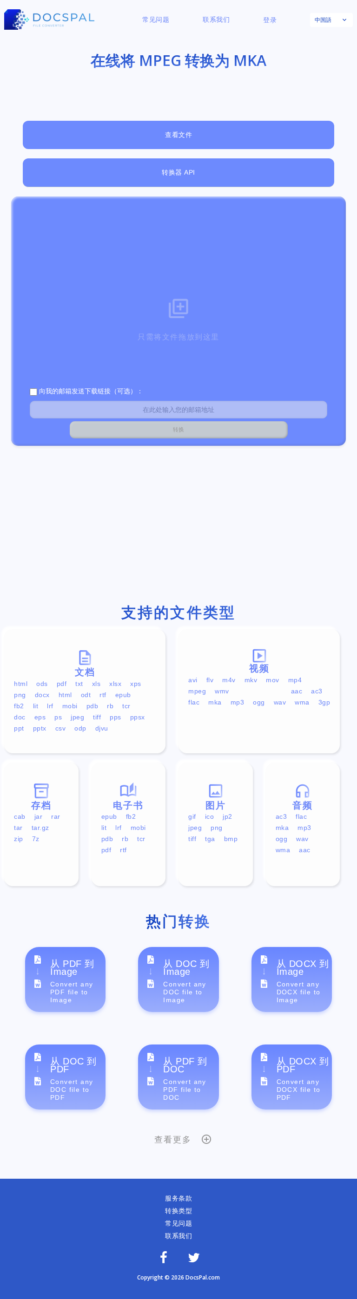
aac (297, 691)
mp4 (295, 680)
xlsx (115, 683)
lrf (50, 706)
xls (96, 683)
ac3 (317, 691)
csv (60, 728)
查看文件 (178, 134)
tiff (97, 717)
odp (80, 728)
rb (110, 706)
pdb (92, 706)
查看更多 (172, 1139)
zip (18, 838)
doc (20, 717)
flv (210, 680)
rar (55, 816)
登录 (270, 20)
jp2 (227, 816)
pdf (62, 683)
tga (210, 838)
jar (38, 816)
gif (192, 816)
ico (209, 816)
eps (40, 717)
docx (42, 694)
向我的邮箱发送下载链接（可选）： (90, 391)
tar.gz (40, 827)
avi (193, 680)
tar (18, 827)
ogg (259, 702)
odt (86, 694)
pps (115, 717)
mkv (251, 680)
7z (36, 838)
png (20, 694)
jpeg (77, 717)
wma (302, 702)
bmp (231, 838)
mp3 (238, 702)
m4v (229, 680)
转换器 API (178, 172)
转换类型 (178, 1210)
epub (123, 694)
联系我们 (216, 19)
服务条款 (178, 1198)
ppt (19, 728)
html (20, 683)
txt (79, 683)
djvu (101, 728)
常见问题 (155, 19)
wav (280, 702)
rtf (102, 694)
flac (193, 702)
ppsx (137, 717)
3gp (324, 702)
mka (215, 702)
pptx (39, 728)
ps (58, 717)
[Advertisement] (178, 527)
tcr (126, 706)
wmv (222, 691)
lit (36, 706)
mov (272, 680)
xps (135, 683)
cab (20, 816)
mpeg (197, 691)
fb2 (19, 706)
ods (42, 683)
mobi (70, 706)
